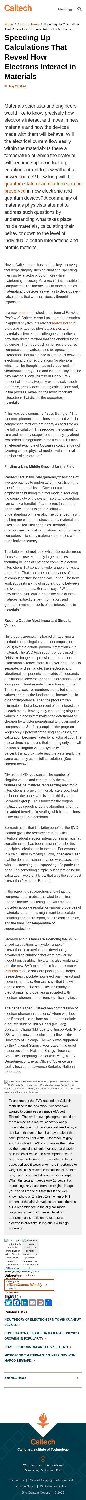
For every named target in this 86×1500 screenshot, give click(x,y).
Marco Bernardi (64, 323)
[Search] (79, 9)
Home (8, 24)
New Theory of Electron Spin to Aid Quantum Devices (42, 1322)
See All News (15, 1377)
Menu (62, 9)
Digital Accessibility (53, 1486)
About (22, 24)
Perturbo (11, 971)
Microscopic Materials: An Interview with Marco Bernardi (39, 1358)
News (35, 24)
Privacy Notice (26, 1486)
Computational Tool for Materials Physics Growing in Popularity (41, 1335)
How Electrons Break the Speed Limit (36, 1347)
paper (23, 312)
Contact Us (16, 1480)
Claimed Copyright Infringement (51, 1480)
